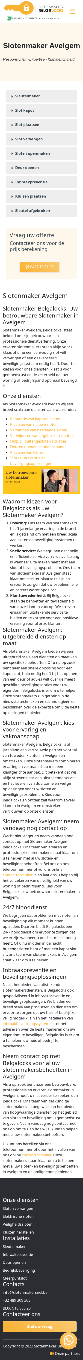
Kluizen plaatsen (30, 196)
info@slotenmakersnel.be (25, 1292)
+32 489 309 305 (16, 1300)
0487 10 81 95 (41, 266)
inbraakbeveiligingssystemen (28, 1023)
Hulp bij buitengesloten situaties (38, 441)
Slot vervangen (29, 139)
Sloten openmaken (32, 153)
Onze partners (67, 1353)
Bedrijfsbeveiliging (19, 1270)
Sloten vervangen (18, 1208)
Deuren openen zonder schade (37, 446)
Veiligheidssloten (18, 1224)
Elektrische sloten (18, 1216)
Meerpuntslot (15, 1278)
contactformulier (18, 874)
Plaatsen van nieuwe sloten (34, 424)
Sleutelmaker (27, 96)
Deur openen (27, 167)
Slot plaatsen (27, 124)
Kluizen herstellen (18, 1232)
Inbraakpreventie (31, 182)
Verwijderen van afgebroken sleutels (42, 435)
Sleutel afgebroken (32, 210)
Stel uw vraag (39, 1326)
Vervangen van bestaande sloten (38, 430)
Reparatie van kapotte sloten (35, 418)
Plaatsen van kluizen (28, 452)
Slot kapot (24, 110)
